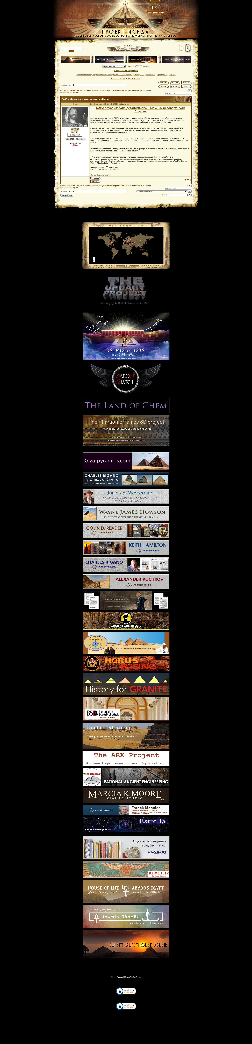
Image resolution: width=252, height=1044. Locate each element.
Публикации (150, 75)
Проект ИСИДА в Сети (166, 75)
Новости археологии (115, 91)
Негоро (75, 104)
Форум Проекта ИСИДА (70, 91)
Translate (146, 66)
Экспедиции (139, 75)
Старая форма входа (155, 12)
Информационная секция (94, 91)
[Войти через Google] (157, 6)
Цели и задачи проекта (123, 75)
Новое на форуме (118, 79)
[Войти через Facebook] (152, 7)
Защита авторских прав (102, 75)
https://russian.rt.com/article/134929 (104, 169)
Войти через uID (155, 1)
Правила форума (84, 75)
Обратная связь (133, 79)
